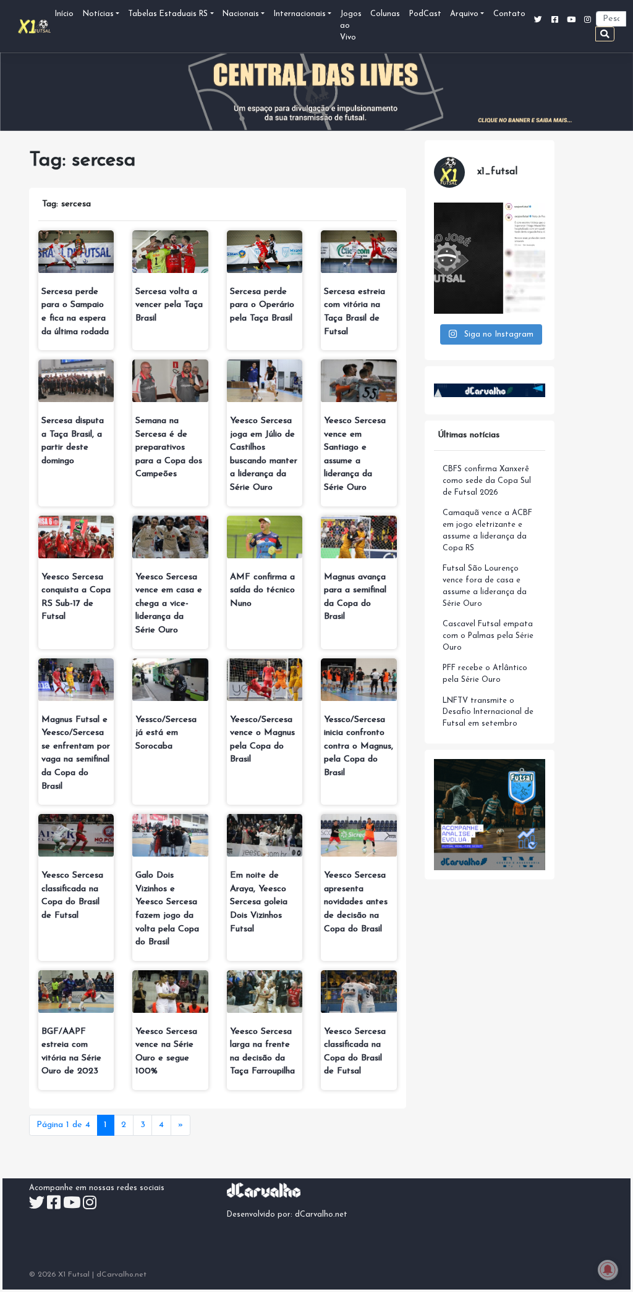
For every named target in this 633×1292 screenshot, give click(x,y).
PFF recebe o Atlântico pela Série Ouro (485, 674)
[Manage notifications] (608, 1270)
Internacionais (300, 14)
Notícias (98, 14)
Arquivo (464, 14)
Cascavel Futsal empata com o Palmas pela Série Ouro (488, 636)
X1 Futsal (74, 1274)
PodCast (425, 14)
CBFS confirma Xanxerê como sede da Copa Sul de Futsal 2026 (487, 481)
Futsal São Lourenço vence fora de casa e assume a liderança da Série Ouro (485, 586)
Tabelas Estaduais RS (168, 14)
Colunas (385, 14)
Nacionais (241, 14)
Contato (509, 14)
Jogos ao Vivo (351, 25)
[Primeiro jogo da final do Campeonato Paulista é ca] (489, 258)
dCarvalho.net (321, 1215)
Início (64, 14)
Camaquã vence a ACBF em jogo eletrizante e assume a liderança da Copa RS (487, 531)
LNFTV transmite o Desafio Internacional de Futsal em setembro (488, 712)
